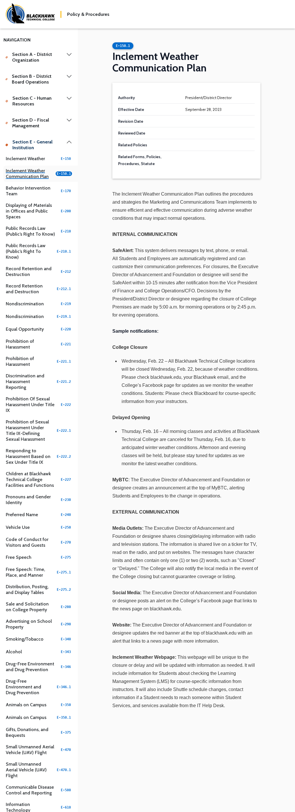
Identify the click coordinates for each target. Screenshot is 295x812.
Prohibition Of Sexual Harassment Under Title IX (38, 404)
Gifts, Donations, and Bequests (38, 732)
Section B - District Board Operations (32, 79)
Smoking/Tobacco (38, 639)
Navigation (17, 40)
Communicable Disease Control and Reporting (38, 790)
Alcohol (38, 651)
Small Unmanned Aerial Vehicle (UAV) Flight (38, 749)
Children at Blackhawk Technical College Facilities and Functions (38, 479)
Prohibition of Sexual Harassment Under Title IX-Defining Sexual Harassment (38, 430)
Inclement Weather (38, 158)
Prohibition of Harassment (38, 344)
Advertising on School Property (38, 624)
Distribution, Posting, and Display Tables (38, 589)
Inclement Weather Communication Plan (38, 173)
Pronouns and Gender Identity (38, 499)
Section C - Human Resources (32, 101)
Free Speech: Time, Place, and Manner (38, 572)
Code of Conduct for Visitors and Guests (38, 542)
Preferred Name (38, 514)
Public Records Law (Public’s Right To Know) (38, 231)
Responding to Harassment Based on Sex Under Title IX (38, 456)
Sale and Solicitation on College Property (38, 606)
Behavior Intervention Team (38, 190)
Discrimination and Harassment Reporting (38, 381)
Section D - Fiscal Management (30, 122)
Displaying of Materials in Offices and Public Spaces (38, 210)
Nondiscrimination (38, 303)
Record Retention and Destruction (38, 271)
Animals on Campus (38, 704)
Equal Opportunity (38, 329)
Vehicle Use (38, 527)
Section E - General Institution (32, 144)
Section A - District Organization (32, 57)
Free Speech (38, 557)
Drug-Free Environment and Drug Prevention (38, 666)
